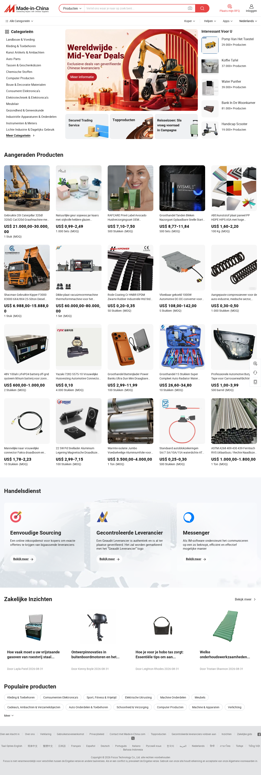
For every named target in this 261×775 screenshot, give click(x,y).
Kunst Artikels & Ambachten (25, 52)
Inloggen (251, 11)
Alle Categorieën (20, 21)
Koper (188, 21)
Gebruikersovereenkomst (70, 734)
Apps (226, 21)
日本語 (62, 745)
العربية (183, 745)
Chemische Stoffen (19, 72)
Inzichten (227, 734)
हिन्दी (212, 745)
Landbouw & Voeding (20, 39)
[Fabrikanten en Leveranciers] (26, 8)
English (18, 745)
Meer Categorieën (18, 135)
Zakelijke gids (244, 734)
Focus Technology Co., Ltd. (125, 757)
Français (76, 745)
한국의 (170, 745)
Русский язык (153, 745)
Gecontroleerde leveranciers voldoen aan (194, 734)
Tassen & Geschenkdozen (23, 65)
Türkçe (239, 745)
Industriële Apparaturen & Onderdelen (31, 117)
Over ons (30, 734)
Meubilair (12, 104)
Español (90, 745)
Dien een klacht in (10, 734)
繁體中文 (48, 745)
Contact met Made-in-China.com (127, 734)
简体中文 (33, 745)
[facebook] (259, 734)
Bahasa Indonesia (133, 749)
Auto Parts (13, 59)
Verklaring (45, 734)
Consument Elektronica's (23, 91)
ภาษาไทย (225, 745)
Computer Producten (20, 78)
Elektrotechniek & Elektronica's (27, 97)
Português (121, 745)
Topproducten (158, 734)
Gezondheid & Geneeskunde (25, 110)
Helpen (208, 21)
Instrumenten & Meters (21, 123)
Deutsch (105, 745)
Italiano (136, 745)
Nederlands (198, 745)
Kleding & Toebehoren (21, 46)
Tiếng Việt (254, 745)
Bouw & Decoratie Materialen (26, 84)
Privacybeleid (97, 734)
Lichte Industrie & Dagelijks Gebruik (30, 129)
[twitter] (133, 737)
